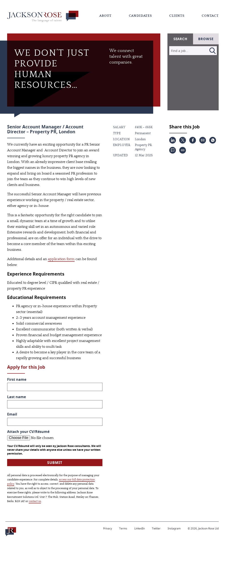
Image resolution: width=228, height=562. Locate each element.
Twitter (156, 528)
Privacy (107, 528)
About (105, 16)
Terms (123, 528)
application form (61, 259)
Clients (176, 16)
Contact (210, 16)
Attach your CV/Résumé (28, 431)
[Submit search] (212, 50)
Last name (16, 397)
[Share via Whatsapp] (212, 140)
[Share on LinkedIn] (172, 140)
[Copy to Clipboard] (182, 150)
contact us (35, 501)
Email (12, 414)
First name (16, 379)
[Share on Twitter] (182, 140)
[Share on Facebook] (192, 140)
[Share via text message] (172, 150)
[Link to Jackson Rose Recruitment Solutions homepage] (42, 16)
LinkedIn (139, 528)
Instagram (174, 528)
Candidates (140, 16)
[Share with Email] (202, 140)
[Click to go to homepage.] (10, 531)
